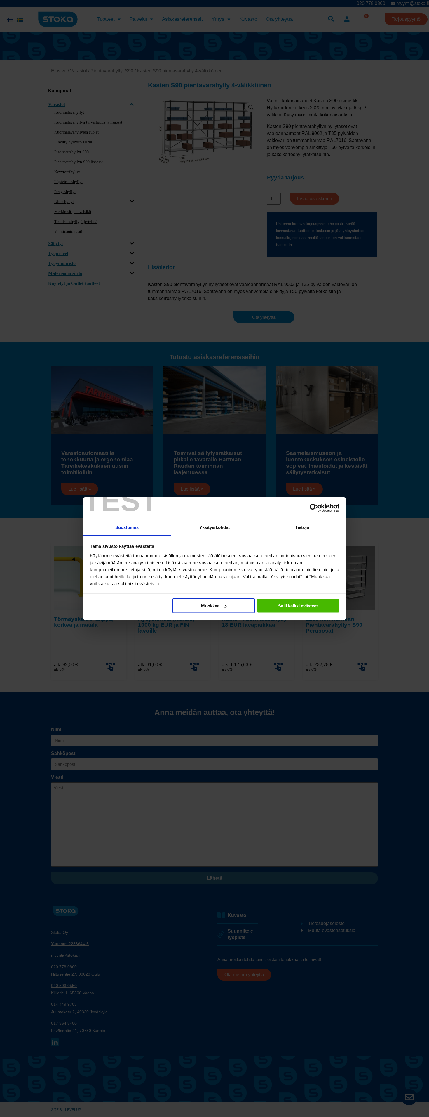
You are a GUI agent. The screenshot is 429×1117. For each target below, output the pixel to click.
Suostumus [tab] (127, 526)
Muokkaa (210, 605)
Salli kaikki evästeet (298, 605)
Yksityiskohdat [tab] (214, 526)
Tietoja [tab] (302, 526)
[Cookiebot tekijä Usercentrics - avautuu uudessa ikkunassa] (313, 508)
